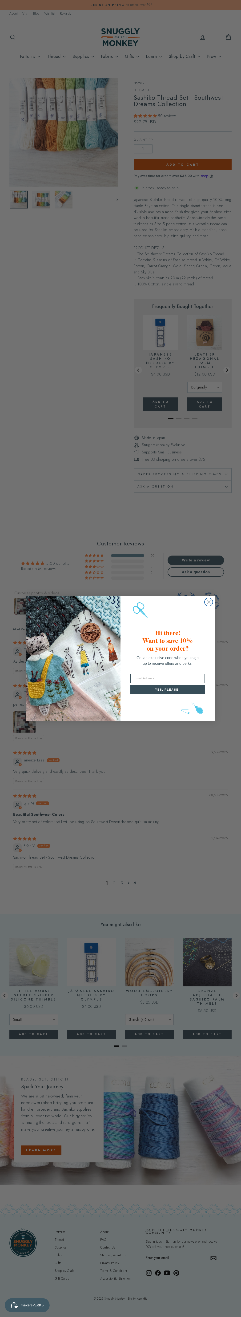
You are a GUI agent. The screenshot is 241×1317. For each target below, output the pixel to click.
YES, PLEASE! (167, 689)
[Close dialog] (209, 602)
